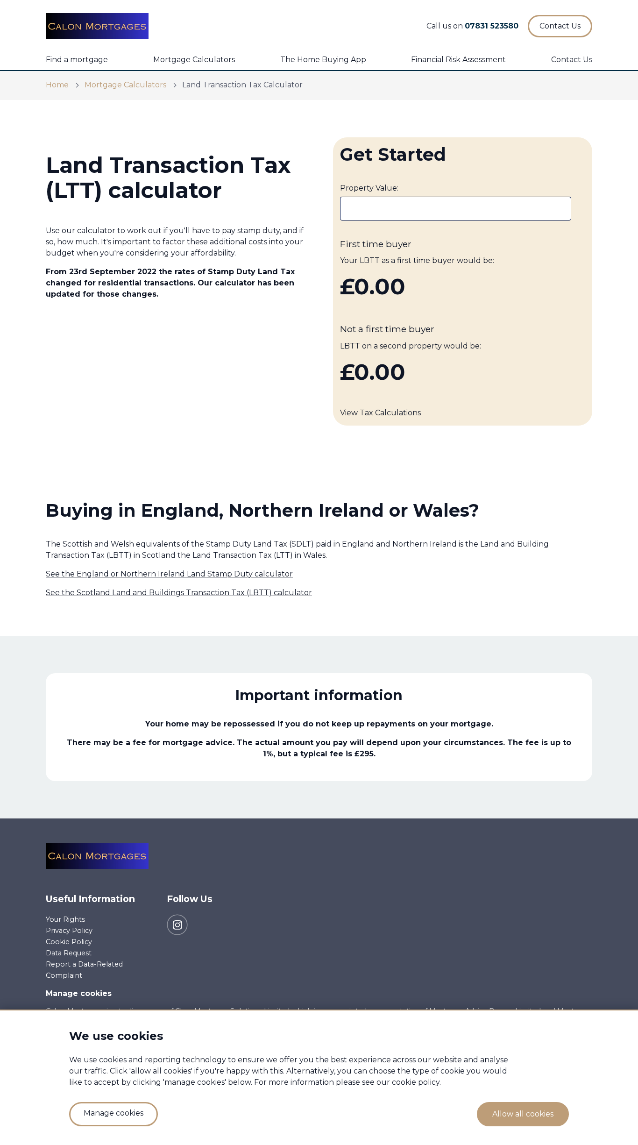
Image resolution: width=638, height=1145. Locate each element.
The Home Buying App (323, 59)
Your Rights (65, 919)
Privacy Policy (69, 930)
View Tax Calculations (380, 412)
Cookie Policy (69, 942)
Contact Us (571, 59)
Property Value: (369, 188)
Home (57, 84)
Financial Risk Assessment (458, 59)
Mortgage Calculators (194, 59)
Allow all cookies (522, 1113)
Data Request (69, 953)
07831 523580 (491, 25)
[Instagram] (177, 924)
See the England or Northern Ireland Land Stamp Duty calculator (169, 573)
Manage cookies (79, 993)
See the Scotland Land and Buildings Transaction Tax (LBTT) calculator (179, 592)
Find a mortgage (77, 59)
